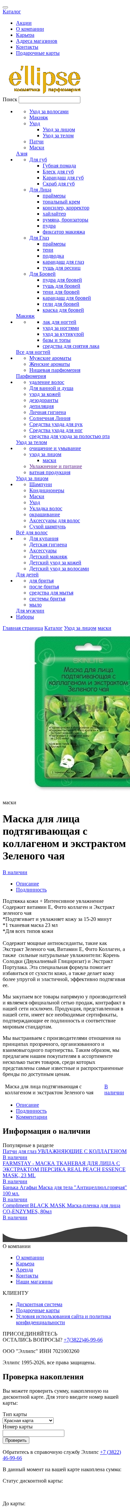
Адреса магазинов (36, 41)
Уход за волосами (49, 111)
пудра (49, 226)
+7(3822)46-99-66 (83, 1340)
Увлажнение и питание (55, 466)
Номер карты (18, 1426)
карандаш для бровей (67, 298)
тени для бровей (61, 292)
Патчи (36, 141)
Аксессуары (43, 550)
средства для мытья (51, 592)
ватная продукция (49, 472)
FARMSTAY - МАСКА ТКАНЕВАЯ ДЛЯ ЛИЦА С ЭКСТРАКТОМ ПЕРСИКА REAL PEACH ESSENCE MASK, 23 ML (64, 1169)
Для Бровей (42, 274)
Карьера (25, 35)
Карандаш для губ (63, 177)
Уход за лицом (59, 129)
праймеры (54, 195)
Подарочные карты (38, 53)
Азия (21, 153)
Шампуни (40, 484)
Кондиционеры (46, 490)
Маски (36, 147)
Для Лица (40, 189)
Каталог (12, 11)
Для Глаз (39, 238)
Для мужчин (30, 610)
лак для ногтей (59, 322)
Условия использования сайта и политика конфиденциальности (63, 1319)
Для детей (27, 574)
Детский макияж (48, 556)
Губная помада (59, 165)
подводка (53, 256)
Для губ (38, 159)
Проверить (16, 1440)
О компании (30, 29)
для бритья (41, 580)
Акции (24, 23)
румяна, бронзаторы (65, 220)
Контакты (27, 47)
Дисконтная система (39, 1304)
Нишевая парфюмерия (54, 370)
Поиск (10, 99)
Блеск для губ (58, 171)
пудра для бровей (62, 280)
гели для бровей (61, 304)
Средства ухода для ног (56, 430)
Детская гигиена (48, 544)
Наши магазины (34, 1281)
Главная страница (23, 628)
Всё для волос (32, 532)
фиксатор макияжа (64, 232)
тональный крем (61, 201)
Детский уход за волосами (59, 568)
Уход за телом (58, 135)
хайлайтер (54, 214)
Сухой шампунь (47, 526)
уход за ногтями (61, 328)
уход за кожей (45, 394)
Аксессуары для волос (54, 520)
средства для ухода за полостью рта (69, 436)
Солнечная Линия (49, 418)
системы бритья (47, 598)
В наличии (15, 872)
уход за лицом (45, 454)
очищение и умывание (55, 448)
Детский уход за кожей (55, 562)
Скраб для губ (59, 183)
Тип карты (15, 1414)
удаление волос (46, 382)
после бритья (44, 586)
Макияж (38, 117)
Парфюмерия (31, 376)
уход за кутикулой (63, 334)
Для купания (43, 538)
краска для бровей (63, 310)
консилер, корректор (66, 208)
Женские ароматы (49, 364)
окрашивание (44, 514)
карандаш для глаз (63, 262)
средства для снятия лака (71, 346)
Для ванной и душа (51, 388)
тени (48, 250)
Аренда (24, 1269)
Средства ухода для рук (56, 424)
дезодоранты (43, 400)
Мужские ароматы (50, 358)
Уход (34, 123)
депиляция (41, 406)
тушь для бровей (61, 286)
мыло (35, 604)
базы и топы (57, 340)
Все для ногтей (33, 352)
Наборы (25, 617)
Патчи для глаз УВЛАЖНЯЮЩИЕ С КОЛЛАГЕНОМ (65, 1151)
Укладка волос (45, 508)
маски (49, 460)
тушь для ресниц (62, 268)
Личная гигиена (47, 412)
